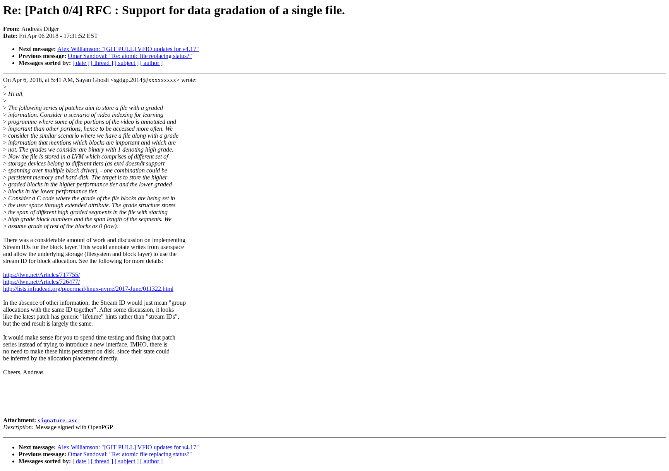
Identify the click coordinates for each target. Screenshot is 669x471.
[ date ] (80, 63)
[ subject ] (127, 63)
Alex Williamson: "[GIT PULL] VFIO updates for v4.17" (128, 49)
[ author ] (151, 63)
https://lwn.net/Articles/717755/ (41, 274)
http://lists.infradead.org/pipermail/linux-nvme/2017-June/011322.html (88, 288)
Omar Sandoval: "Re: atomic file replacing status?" (130, 56)
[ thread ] (102, 63)
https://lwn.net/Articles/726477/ (41, 281)
